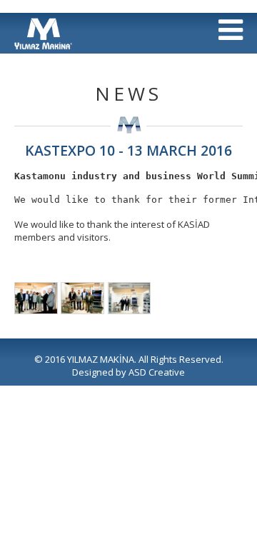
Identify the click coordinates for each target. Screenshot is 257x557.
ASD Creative (156, 372)
